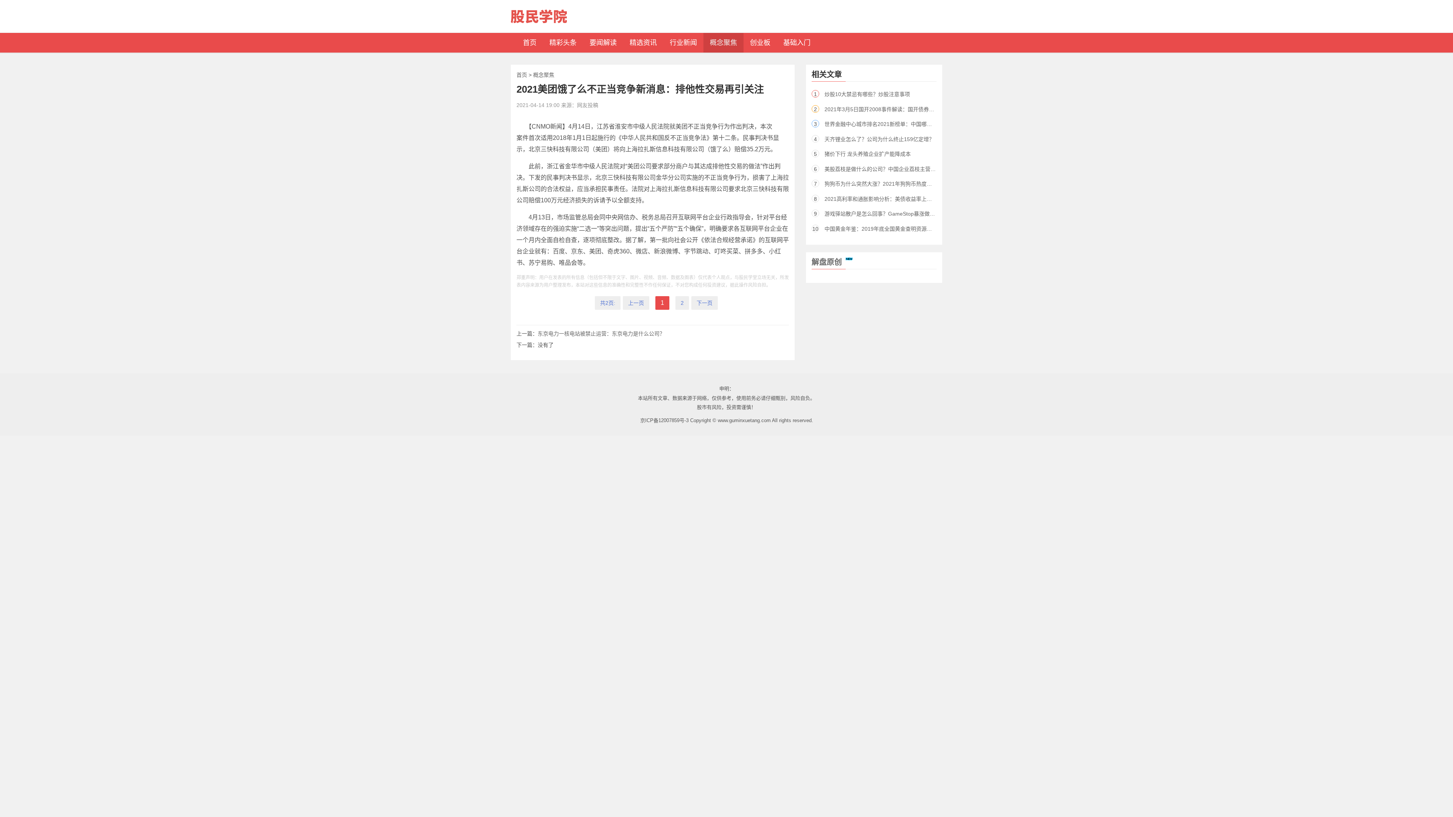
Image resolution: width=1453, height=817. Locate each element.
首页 (521, 75)
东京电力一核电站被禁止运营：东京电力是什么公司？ (601, 334)
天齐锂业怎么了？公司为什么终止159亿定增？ (879, 139)
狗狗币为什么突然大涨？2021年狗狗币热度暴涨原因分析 (891, 184)
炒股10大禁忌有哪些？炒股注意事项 (867, 94)
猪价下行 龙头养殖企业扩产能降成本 (868, 154)
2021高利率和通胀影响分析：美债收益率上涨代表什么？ (891, 199)
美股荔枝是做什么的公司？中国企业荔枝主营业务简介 (888, 169)
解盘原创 (827, 262)
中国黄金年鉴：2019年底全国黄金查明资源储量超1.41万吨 (894, 229)
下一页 (704, 303)
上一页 (636, 303)
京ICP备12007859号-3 (664, 420)
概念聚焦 (543, 75)
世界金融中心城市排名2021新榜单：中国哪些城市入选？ (891, 124)
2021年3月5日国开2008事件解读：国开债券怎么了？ (887, 109)
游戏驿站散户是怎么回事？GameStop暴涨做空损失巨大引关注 (898, 214)
